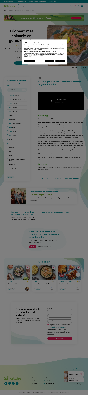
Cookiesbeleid (39, 49)
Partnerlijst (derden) (27, 56)
